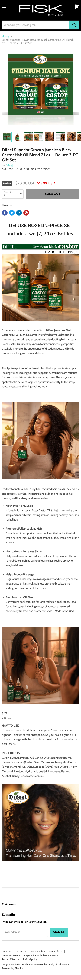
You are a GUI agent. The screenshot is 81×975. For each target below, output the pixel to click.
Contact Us (7, 951)
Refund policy (30, 959)
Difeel (9, 165)
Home (5, 36)
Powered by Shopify (12, 968)
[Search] (74, 25)
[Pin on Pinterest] (26, 213)
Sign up (59, 932)
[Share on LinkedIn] (19, 213)
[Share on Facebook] (5, 213)
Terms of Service (10, 959)
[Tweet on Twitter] (12, 213)
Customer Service (11, 955)
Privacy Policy (38, 951)
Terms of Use (55, 951)
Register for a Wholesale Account (41, 955)
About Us (22, 951)
